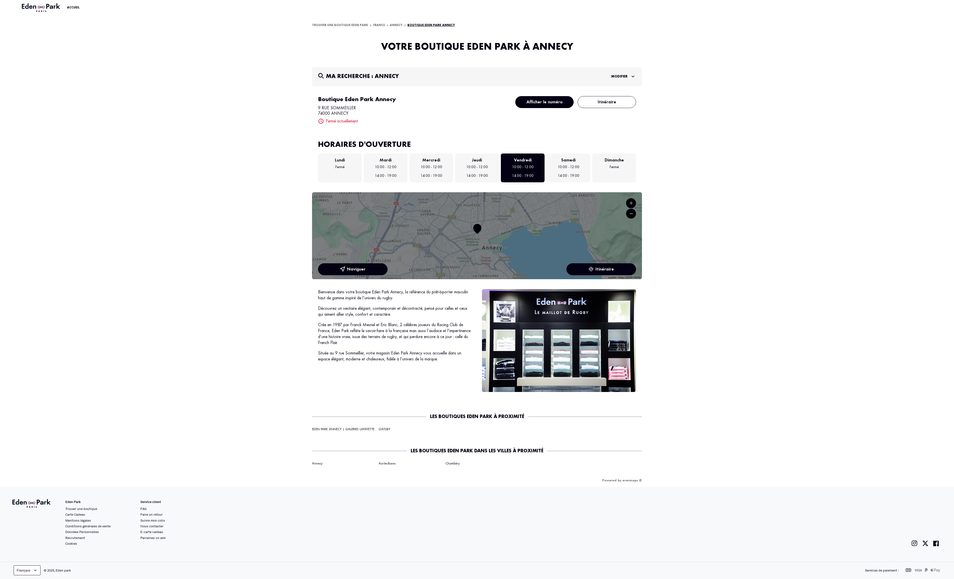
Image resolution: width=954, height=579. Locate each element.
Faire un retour (151, 514)
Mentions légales (78, 520)
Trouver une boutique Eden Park (340, 25)
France (379, 25)
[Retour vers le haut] (935, 525)
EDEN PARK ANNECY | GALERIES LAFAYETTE (343, 429)
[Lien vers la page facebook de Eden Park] (936, 543)
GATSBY (384, 429)
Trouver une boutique (81, 509)
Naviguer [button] (356, 269)
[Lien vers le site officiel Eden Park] (41, 7)
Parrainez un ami (153, 538)
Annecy (396, 25)
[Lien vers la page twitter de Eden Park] (925, 543)
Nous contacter (151, 526)
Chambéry (452, 463)
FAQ (143, 509)
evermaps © (632, 480)
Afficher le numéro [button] (544, 102)
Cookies (71, 543)
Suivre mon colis (152, 520)
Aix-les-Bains (387, 463)
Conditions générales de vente (88, 526)
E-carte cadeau (151, 532)
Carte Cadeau (75, 514)
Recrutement (75, 538)
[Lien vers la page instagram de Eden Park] (914, 543)
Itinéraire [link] (607, 102)
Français (23, 570)
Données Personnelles (82, 532)
